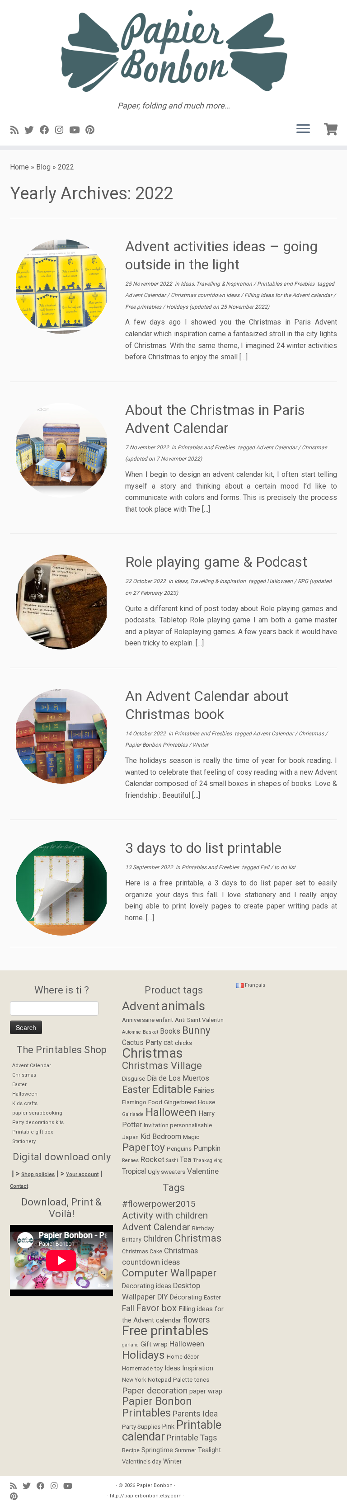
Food (155, 1102)
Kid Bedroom (161, 1137)
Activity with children (165, 1215)
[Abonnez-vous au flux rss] (17, 130)
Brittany (131, 1240)
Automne (131, 1032)
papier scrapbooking (37, 1113)
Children (158, 1238)
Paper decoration (155, 1390)
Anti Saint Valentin (199, 1019)
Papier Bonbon (154, 1485)
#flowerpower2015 (159, 1204)
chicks (183, 1042)
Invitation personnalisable (178, 1125)
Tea (185, 1160)
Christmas (314, 447)
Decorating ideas (146, 1286)
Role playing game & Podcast (216, 561)
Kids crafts (25, 1103)
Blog (43, 167)
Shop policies (38, 1174)
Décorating (186, 1297)
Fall (265, 867)
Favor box (156, 1308)
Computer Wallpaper (169, 1273)
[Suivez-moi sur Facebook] (47, 130)
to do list (284, 867)
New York (134, 1380)
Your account (82, 1174)
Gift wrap (154, 1344)
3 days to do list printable (203, 848)
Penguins (179, 1148)
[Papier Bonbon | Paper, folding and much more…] (173, 51)
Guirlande (133, 1114)
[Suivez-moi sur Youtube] (77, 130)
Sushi (172, 1160)
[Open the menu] (303, 129)
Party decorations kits (38, 1122)
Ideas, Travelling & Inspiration (217, 284)
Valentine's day (141, 1461)
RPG (303, 581)
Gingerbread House (189, 1102)
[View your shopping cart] (332, 127)
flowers (196, 1319)
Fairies (203, 1091)
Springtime (157, 1450)
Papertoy (143, 1147)
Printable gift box (32, 1132)
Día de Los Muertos (178, 1078)
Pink (168, 1427)
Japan (130, 1136)
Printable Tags (192, 1437)
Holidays (177, 307)
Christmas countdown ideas (206, 295)
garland (130, 1345)
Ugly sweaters (166, 1171)
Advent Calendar (146, 295)
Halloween (280, 581)
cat (168, 1043)
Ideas (172, 1368)
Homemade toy (142, 1368)
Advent (140, 1006)
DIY (162, 1297)
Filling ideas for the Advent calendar (288, 295)
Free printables (144, 307)
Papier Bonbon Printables (157, 745)
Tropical (134, 1171)
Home (19, 167)
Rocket (152, 1159)
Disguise (133, 1078)
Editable (172, 1089)
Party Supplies (141, 1426)
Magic (191, 1136)
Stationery (24, 1141)
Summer (185, 1450)
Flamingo (134, 1102)
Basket (150, 1032)
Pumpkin (206, 1148)
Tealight (209, 1450)
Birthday (203, 1228)
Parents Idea (195, 1413)
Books (170, 1031)
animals (183, 1005)
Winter (200, 745)
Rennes (130, 1160)
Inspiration (197, 1368)
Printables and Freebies (286, 284)
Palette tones (191, 1379)
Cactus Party (142, 1043)
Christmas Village (162, 1065)
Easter (19, 1084)
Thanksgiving (208, 1160)
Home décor (183, 1357)
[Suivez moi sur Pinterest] (92, 130)
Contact (19, 1186)
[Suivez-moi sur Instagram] (62, 130)
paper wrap (205, 1391)
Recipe (131, 1450)
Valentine (203, 1171)
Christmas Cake (142, 1251)
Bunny (196, 1030)
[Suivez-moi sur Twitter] (32, 130)
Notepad (159, 1379)
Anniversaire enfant (147, 1019)
